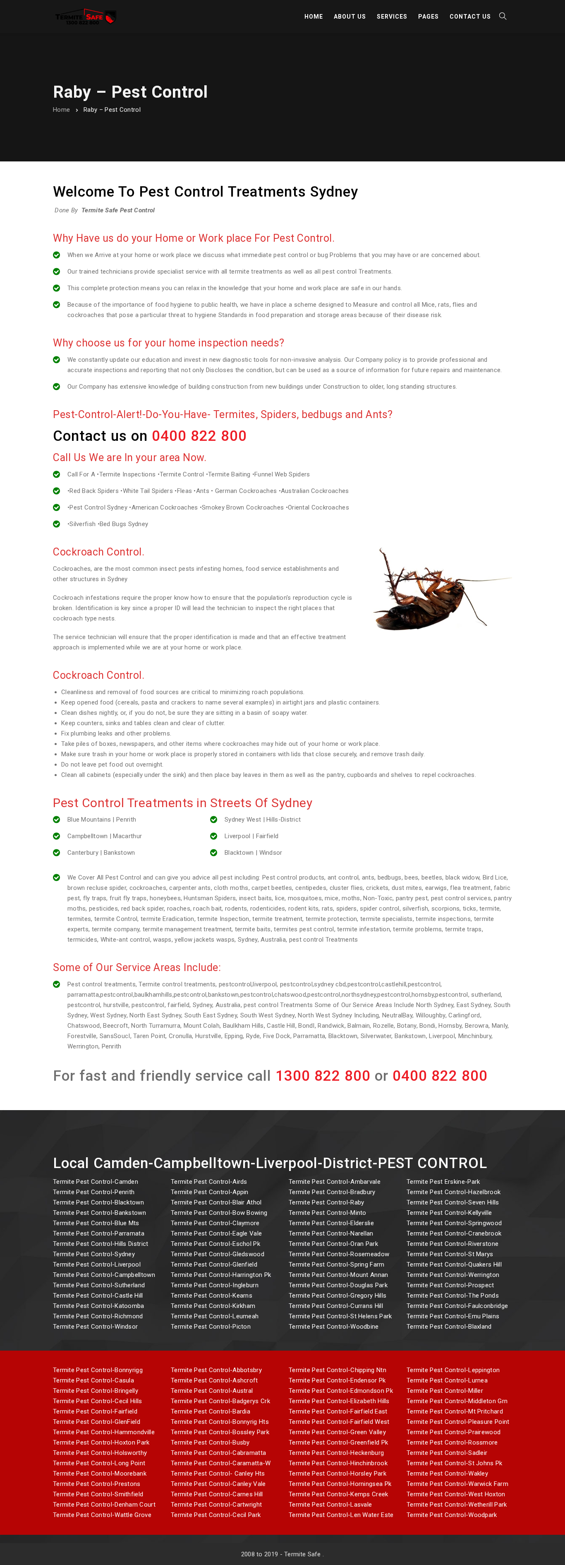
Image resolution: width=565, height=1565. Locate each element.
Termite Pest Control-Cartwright (216, 1504)
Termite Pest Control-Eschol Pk (215, 1244)
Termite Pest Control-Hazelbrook (453, 1192)
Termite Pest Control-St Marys (450, 1254)
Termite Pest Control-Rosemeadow (339, 1254)
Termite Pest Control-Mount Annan (338, 1275)
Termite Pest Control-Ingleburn (215, 1285)
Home (61, 109)
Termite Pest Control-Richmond (98, 1316)
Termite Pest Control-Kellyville (449, 1212)
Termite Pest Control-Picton (211, 1326)
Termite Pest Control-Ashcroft (214, 1380)
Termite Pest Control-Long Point (99, 1463)
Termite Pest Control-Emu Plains (453, 1316)
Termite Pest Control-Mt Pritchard (455, 1411)
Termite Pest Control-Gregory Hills (337, 1295)
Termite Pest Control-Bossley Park (220, 1432)
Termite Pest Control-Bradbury (332, 1192)
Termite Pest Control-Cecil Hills (97, 1401)
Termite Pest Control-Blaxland (449, 1326)
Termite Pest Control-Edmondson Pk (341, 1390)
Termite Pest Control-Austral (212, 1390)
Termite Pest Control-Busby (210, 1442)
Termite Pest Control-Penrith (93, 1192)
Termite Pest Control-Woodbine (334, 1326)
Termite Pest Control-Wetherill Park (457, 1504)
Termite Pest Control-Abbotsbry (216, 1370)
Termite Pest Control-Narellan (331, 1233)
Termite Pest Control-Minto (327, 1212)
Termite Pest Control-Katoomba (98, 1306)
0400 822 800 (199, 436)
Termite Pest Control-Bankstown (99, 1212)
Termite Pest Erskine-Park (443, 1181)
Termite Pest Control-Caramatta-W (221, 1463)
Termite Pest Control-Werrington (453, 1275)
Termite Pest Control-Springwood (454, 1223)
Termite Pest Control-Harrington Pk (221, 1275)
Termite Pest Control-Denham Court (104, 1504)
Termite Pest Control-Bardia (210, 1411)
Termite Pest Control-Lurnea (447, 1380)
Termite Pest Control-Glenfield (214, 1264)
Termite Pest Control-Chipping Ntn (337, 1370)
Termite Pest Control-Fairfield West (339, 1422)
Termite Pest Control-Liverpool (97, 1264)
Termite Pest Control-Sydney (94, 1254)
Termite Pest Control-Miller (445, 1390)
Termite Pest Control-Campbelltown (104, 1275)
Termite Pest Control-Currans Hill (336, 1306)
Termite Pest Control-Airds (209, 1181)
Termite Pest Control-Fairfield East (338, 1411)
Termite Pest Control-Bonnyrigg (98, 1370)
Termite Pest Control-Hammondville (104, 1432)
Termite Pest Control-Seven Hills (453, 1202)
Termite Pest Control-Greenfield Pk (338, 1442)
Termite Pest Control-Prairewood (453, 1432)
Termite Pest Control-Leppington (453, 1370)
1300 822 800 (323, 1075)
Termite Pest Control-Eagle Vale (216, 1233)
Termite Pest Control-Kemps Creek (338, 1494)
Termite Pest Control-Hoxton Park (101, 1442)
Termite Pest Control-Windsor (95, 1326)
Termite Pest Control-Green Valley (337, 1432)
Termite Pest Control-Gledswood (217, 1254)
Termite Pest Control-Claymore (215, 1223)
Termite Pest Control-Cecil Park (216, 1515)
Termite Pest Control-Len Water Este (341, 1515)
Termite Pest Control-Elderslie (331, 1223)
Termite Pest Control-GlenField (96, 1422)
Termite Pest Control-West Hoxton (456, 1494)
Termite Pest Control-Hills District (100, 1244)
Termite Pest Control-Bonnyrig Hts (220, 1422)
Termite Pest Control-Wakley (447, 1473)
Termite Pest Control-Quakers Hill (454, 1264)
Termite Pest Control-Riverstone (452, 1244)
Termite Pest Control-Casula (93, 1380)
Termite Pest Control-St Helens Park (340, 1316)
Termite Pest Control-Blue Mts (96, 1223)
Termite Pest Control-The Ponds (453, 1295)
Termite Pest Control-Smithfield (98, 1494)
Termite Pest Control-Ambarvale (335, 1181)
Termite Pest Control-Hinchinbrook (338, 1463)
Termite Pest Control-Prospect (450, 1285)
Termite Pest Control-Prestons (97, 1484)
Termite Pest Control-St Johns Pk (455, 1463)
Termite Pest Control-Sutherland (99, 1285)
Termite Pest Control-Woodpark (452, 1515)
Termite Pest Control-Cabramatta (218, 1453)
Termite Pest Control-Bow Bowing (219, 1212)
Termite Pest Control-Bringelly (95, 1390)
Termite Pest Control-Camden (95, 1181)
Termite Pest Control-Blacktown (98, 1202)
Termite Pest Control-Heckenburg (336, 1453)
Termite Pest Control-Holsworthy (100, 1453)
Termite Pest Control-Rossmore (452, 1442)
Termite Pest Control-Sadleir (447, 1453)
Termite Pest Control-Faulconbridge (457, 1306)
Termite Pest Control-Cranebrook (454, 1233)
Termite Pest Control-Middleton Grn (457, 1401)
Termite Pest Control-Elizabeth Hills (339, 1401)
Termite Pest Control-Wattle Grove (102, 1515)
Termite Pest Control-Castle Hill (98, 1295)
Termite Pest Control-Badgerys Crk (220, 1401)
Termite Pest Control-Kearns (211, 1295)
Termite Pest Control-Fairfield (95, 1411)
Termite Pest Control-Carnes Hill (217, 1494)
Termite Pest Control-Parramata (98, 1233)
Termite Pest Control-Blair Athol (216, 1202)
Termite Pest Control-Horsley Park (337, 1473)
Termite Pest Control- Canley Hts (218, 1473)
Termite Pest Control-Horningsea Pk (340, 1484)
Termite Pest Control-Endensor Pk (337, 1380)
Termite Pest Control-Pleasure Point (458, 1422)
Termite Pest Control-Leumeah (215, 1316)
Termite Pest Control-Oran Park (333, 1244)
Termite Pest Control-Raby (326, 1202)
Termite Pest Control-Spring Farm (337, 1264)
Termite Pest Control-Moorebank (99, 1473)
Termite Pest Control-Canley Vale (218, 1484)
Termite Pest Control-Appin (210, 1192)
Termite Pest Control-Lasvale (330, 1504)
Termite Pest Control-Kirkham (213, 1306)
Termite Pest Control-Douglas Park (338, 1285)
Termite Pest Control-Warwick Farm (457, 1484)
